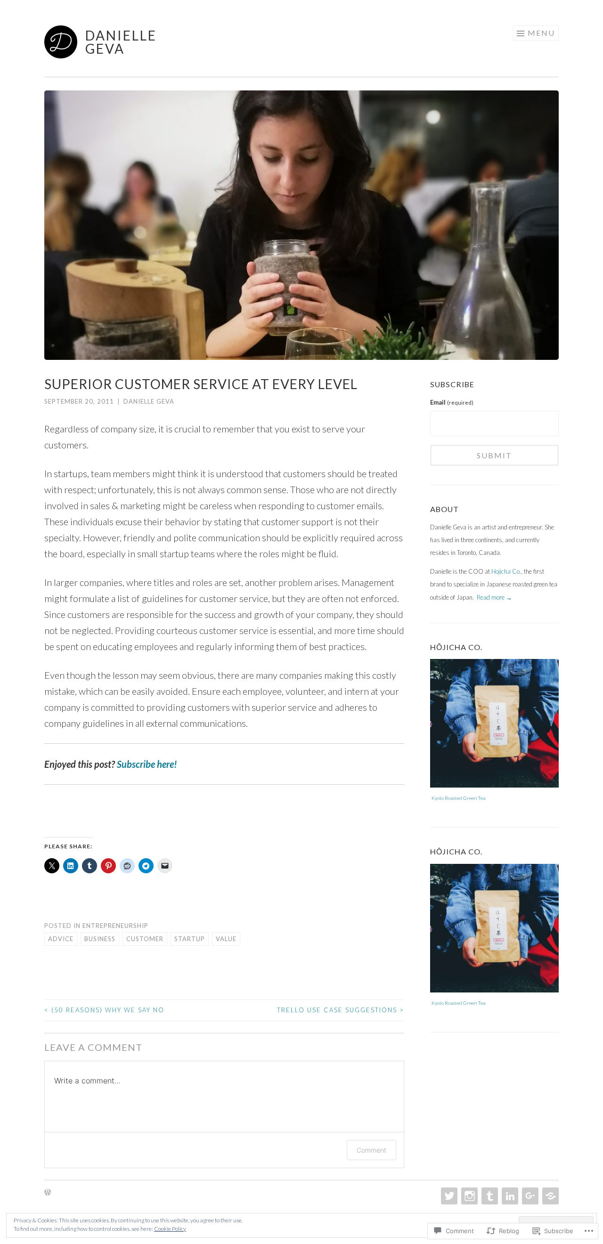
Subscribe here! (147, 764)
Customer (144, 939)
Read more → (494, 597)
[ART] (489, 1195)
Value (226, 939)
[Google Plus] (529, 1195)
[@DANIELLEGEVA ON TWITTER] (448, 1195)
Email (451, 402)
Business (99, 939)
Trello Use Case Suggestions (340, 1010)
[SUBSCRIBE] (549, 1195)
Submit (494, 455)
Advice (60, 939)
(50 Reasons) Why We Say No (104, 1010)
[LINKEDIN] (509, 1195)
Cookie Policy (170, 1228)
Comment (371, 1150)
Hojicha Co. (506, 571)
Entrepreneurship (115, 925)
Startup (189, 939)
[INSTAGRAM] (468, 1195)
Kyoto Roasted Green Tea (458, 798)
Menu (541, 32)
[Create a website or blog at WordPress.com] (47, 1192)
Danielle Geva (121, 42)
